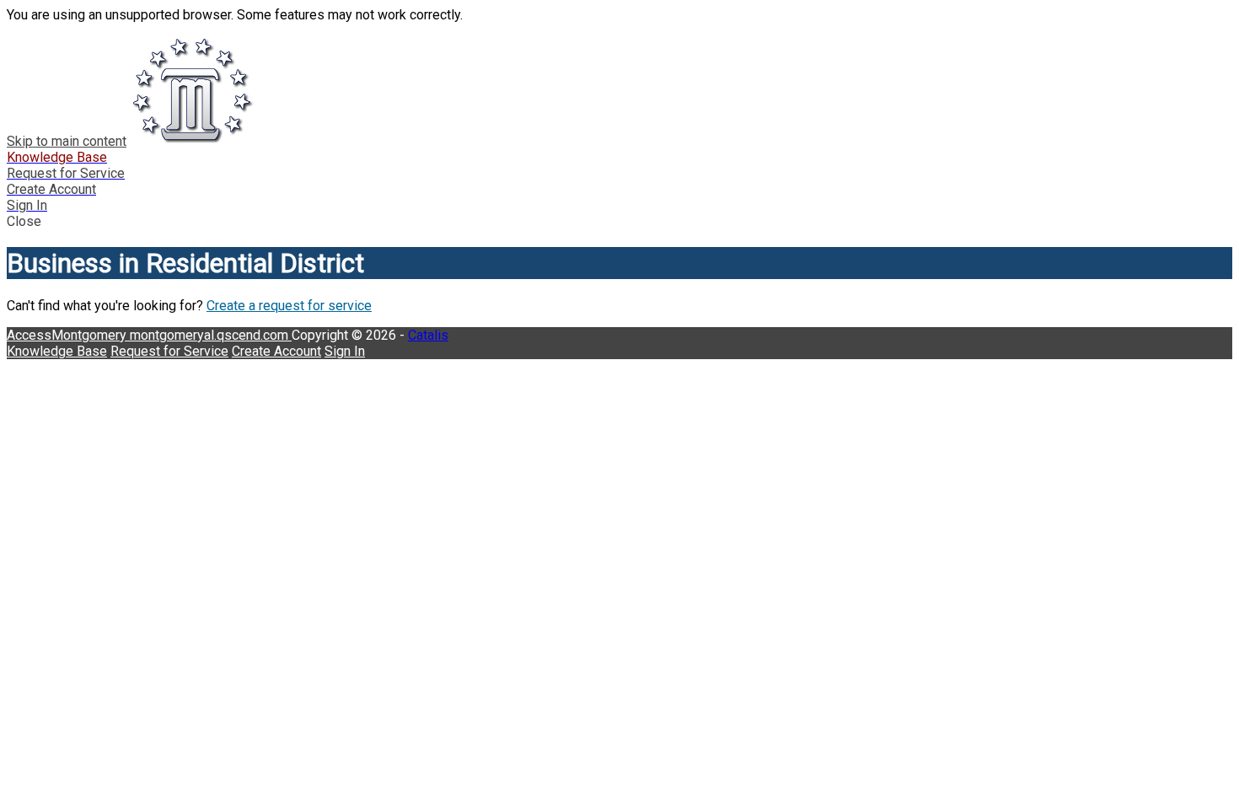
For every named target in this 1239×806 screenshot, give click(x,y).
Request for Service (169, 351)
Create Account (276, 351)
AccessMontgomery (68, 335)
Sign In (344, 351)
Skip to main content (66, 141)
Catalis (428, 335)
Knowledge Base (57, 351)
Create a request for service (289, 306)
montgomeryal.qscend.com (211, 335)
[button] (619, 221)
